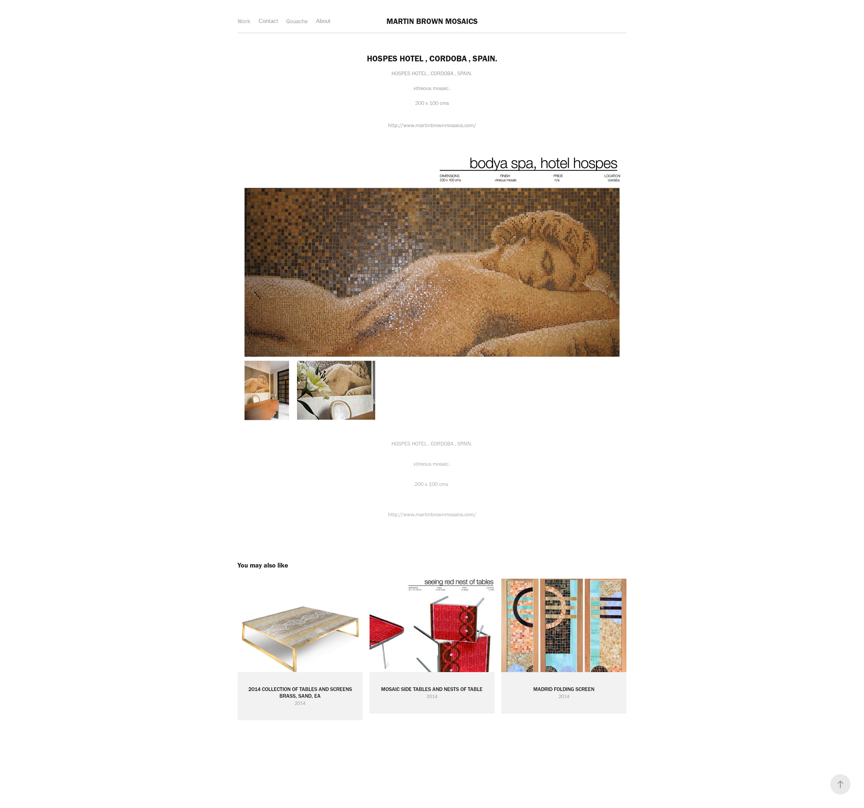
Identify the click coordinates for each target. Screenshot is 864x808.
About (323, 21)
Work (244, 21)
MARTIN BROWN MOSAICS (432, 21)
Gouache (297, 21)
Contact (268, 21)
